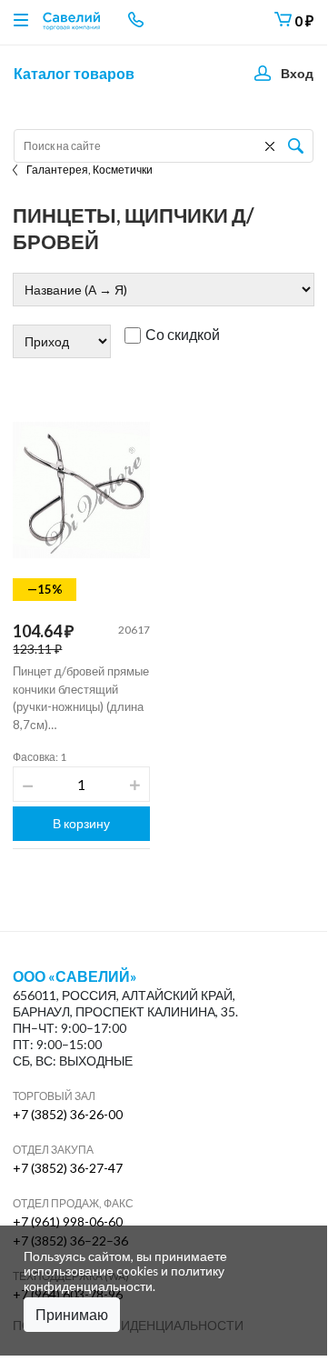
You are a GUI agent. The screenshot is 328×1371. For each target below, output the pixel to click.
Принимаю (71, 1314)
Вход (297, 73)
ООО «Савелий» (75, 976)
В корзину (81, 823)
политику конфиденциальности (124, 1278)
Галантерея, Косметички (89, 169)
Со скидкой (182, 334)
